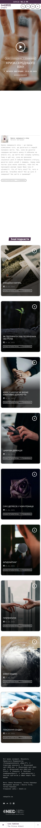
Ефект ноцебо (10, 674)
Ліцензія (15, 771)
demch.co (22, 789)
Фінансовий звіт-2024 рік (20, 769)
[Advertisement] (20, 113)
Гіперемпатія (9, 618)
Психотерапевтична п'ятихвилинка (20, 58)
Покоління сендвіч (12, 730)
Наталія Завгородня (14, 71)
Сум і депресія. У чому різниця (18, 506)
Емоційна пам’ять (12, 283)
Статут (5, 771)
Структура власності (11, 765)
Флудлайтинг (10, 562)
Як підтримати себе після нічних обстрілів (19, 337)
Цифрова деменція (12, 450)
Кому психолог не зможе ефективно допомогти (15, 393)
